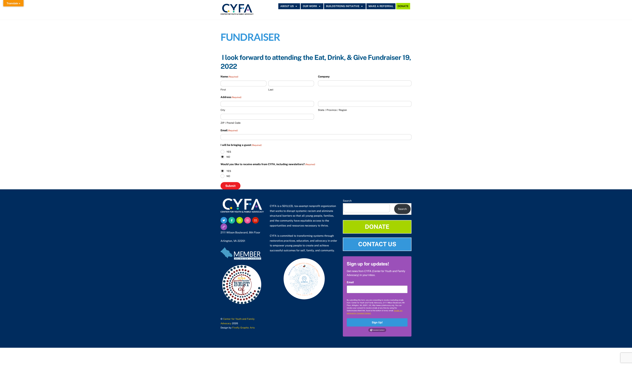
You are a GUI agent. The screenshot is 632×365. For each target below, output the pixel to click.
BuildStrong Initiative (342, 6)
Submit (230, 186)
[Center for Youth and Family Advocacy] (237, 13)
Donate (403, 6)
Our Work (310, 6)
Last (270, 89)
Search (347, 200)
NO (228, 156)
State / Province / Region (332, 110)
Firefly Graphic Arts (243, 327)
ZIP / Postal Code (231, 122)
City (223, 110)
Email (350, 282)
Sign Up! (377, 322)
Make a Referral (381, 6)
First (223, 89)
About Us (287, 6)
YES (228, 151)
